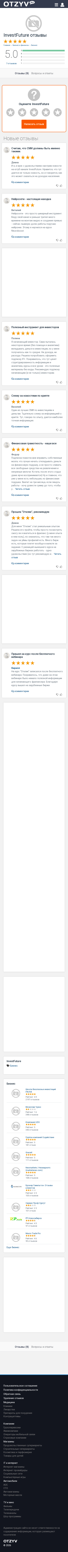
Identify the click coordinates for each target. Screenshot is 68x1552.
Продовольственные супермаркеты (22, 1445)
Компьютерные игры (14, 1477)
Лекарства (9, 1409)
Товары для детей (13, 1455)
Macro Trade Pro (33, 1233)
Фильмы (7, 1506)
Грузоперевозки (12, 1427)
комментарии (21, 182)
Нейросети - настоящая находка (31, 199)
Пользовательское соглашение (20, 1385)
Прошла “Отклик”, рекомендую (30, 511)
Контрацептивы (11, 1416)
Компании (8, 1423)
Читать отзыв (22, 489)
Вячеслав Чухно (33, 1107)
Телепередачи (11, 1509)
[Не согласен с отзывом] (57, 185)
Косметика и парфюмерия (17, 1452)
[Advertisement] (34, 282)
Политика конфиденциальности (20, 1390)
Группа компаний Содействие (40, 1137)
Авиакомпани (10, 1431)
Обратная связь (12, 1394)
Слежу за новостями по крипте (30, 395)
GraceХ (29, 1152)
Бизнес (14, 1065)
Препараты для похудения (17, 1413)
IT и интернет (10, 1463)
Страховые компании (14, 1437)
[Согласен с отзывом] (61, 185)
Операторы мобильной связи (19, 1434)
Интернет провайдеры (15, 1470)
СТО (5, 1488)
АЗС (5, 1485)
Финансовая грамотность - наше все (33, 443)
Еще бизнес (13, 1247)
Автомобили (10, 1481)
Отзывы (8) (22, 73)
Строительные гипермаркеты (19, 1449)
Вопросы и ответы (42, 73)
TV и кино (8, 1502)
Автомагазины (11, 1491)
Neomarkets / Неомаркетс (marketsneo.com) (38, 1168)
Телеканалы (9, 1513)
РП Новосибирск (34, 1218)
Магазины (8, 1441)
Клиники (7, 1406)
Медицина (9, 1402)
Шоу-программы (12, 1516)
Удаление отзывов (13, 1398)
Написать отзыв (34, 124)
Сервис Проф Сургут (36, 1203)
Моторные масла (12, 1495)
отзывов (11, 63)
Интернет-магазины (13, 1467)
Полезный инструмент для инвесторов (35, 327)
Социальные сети (12, 1473)
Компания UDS (33, 1122)
